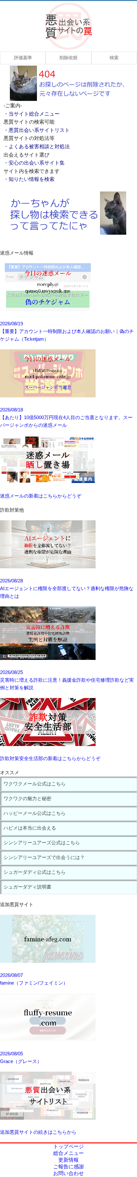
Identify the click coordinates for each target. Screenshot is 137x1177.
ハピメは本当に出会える (30, 828)
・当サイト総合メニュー (32, 114)
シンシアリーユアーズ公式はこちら (42, 842)
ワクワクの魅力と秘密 (27, 798)
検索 (114, 57)
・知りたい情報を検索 (29, 179)
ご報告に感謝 (68, 1166)
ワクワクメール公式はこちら (35, 783)
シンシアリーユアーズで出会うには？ (44, 857)
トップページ (68, 1146)
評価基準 (23, 57)
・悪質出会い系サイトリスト (37, 130)
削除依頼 (68, 57)
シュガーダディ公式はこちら (35, 872)
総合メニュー (68, 1153)
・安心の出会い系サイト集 (34, 163)
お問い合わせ (68, 1173)
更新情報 (68, 1160)
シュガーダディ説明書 (27, 886)
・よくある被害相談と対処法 (37, 146)
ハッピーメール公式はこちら (35, 813)
